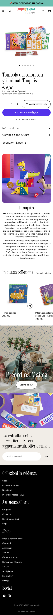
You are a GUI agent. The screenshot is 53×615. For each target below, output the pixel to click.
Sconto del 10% (27, 384)
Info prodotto (10, 128)
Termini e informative (26, 611)
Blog (4, 523)
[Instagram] (9, 596)
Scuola (5, 566)
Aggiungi (32, 306)
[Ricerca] (9, 11)
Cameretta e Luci (10, 557)
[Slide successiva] (47, 299)
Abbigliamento (9, 571)
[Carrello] (49, 11)
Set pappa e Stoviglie (12, 562)
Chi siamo (6, 509)
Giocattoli (6, 543)
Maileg (5, 580)
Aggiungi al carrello (38, 104)
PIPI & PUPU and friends (29, 605)
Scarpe (5, 552)
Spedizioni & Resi (13, 142)
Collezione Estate (10, 485)
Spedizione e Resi (10, 519)
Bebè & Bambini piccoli (12, 538)
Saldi (4, 480)
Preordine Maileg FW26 (13, 494)
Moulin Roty (7, 576)
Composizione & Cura (15, 134)
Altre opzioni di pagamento (26, 119)
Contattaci (7, 514)
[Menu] (3, 11)
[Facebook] (4, 596)
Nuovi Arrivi (7, 490)
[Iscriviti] (46, 456)
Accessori (6, 548)
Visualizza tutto (44, 273)
